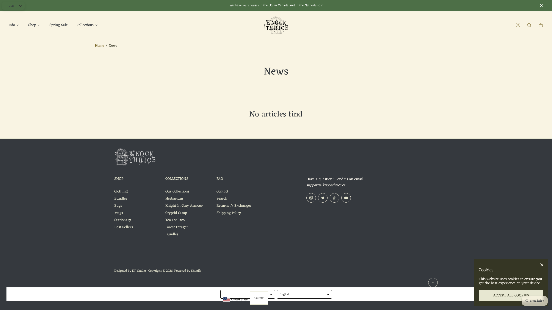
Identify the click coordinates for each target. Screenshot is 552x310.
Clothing (121, 191)
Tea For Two (175, 220)
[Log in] (518, 25)
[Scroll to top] (433, 282)
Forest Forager (176, 227)
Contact (222, 191)
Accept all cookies (511, 295)
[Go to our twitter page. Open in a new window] (323, 198)
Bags (118, 206)
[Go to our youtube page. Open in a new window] (346, 198)
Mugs (118, 213)
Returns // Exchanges (233, 206)
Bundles (120, 198)
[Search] (529, 25)
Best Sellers (123, 227)
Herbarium (174, 198)
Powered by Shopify (187, 271)
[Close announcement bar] (541, 5)
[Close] (542, 265)
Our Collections (177, 191)
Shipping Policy (228, 213)
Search (221, 198)
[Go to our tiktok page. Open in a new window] (334, 198)
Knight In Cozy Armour (184, 206)
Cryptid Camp (176, 213)
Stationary (122, 220)
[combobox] (247, 294)
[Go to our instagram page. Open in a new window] (311, 198)
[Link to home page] (135, 157)
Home (99, 45)
